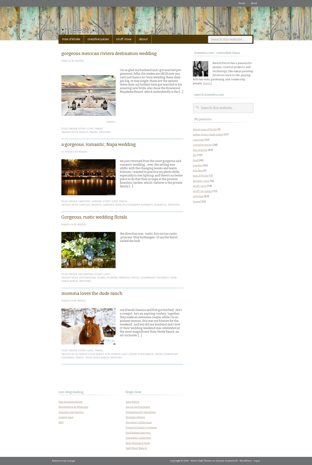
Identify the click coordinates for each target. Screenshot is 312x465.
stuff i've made (202, 191)
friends (96, 204)
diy (195, 155)
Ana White (132, 402)
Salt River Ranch (136, 448)
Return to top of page (63, 460)
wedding (105, 132)
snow (158, 354)
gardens (108, 204)
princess (124, 277)
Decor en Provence (138, 407)
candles (84, 204)
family (83, 354)
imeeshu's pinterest (138, 438)
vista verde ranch (97, 357)
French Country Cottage (141, 427)
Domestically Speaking (141, 412)
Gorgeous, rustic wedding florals (94, 217)
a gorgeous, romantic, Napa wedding (98, 144)
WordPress (245, 460)
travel (98, 128)
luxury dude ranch (141, 354)
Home (242, 3)
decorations (87, 277)
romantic (160, 204)
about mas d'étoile (205, 129)
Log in (257, 460)
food (196, 160)
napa (118, 204)
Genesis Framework (226, 460)
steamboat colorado (155, 277)
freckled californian (139, 422)
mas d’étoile (71, 39)
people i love (201, 181)
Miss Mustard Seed (138, 443)
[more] (207, 83)
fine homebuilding (70, 402)
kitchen (198, 170)
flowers (112, 277)
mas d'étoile (201, 175)
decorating (86, 274)
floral (101, 277)
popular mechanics (71, 412)
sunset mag (65, 417)
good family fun (99, 354)
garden (96, 201)
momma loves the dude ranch (91, 293)
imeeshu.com (156, 18)
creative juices (96, 39)
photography (131, 204)
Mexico (83, 132)
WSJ (61, 422)
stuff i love (122, 39)
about (254, 3)
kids (124, 354)
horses (116, 354)
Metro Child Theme (200, 460)
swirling (198, 196)
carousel (84, 201)
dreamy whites (135, 417)
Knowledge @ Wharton (73, 407)
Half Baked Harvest (138, 432)
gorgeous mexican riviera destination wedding (109, 53)
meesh (79, 60)
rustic (135, 277)
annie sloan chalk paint (208, 134)
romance (147, 204)
